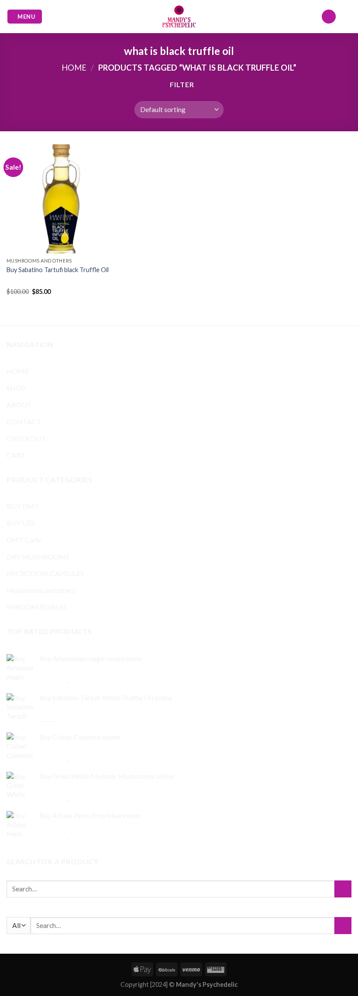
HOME (18, 371)
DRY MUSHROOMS (38, 557)
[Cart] (347, 16)
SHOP (16, 388)
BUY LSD (20, 522)
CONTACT (24, 421)
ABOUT (19, 404)
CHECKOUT (26, 438)
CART (16, 455)
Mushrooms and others (41, 590)
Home (74, 67)
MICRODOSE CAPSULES (45, 573)
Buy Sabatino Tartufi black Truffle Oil (58, 269)
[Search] (329, 17)
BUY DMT (23, 506)
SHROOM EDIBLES (37, 607)
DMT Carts (24, 540)
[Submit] (342, 888)
